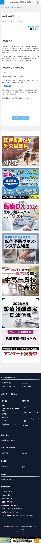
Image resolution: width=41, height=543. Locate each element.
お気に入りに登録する (34, 27)
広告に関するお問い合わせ (10, 512)
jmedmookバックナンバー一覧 (11, 425)
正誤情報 (5, 421)
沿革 (23, 467)
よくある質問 (6, 495)
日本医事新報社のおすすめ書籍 (10, 410)
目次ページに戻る (20, 118)
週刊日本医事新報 (27, 387)
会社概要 (5, 466)
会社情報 (4, 461)
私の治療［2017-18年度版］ (9, 7)
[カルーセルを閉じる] (40, 539)
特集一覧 (24, 383)
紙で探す (4, 401)
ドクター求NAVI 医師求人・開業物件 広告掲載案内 (18, 515)
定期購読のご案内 (8, 502)
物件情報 (24, 453)
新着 (24, 407)
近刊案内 (5, 414)
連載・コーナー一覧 (8, 387)
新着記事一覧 (6, 383)
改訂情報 (5, 417)
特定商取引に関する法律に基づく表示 (28, 526)
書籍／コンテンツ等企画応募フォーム (14, 509)
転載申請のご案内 (8, 498)
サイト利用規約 (20, 529)
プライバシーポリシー (15, 526)
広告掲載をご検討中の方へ (10, 505)
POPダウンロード (8, 479)
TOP (2, 7)
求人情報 (5, 453)
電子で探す (25, 401)
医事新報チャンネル (8, 440)
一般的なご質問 (7, 492)
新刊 (3, 406)
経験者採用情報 (7, 526)
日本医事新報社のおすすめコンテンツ (31, 413)
